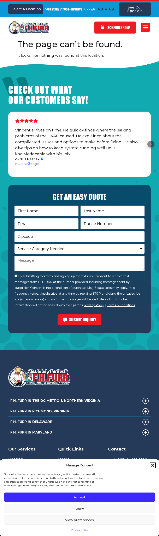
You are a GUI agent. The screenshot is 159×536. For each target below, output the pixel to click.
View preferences (79, 520)
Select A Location (26, 9)
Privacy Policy (79, 529)
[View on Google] (33, 163)
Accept (79, 497)
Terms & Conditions (121, 305)
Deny (79, 509)
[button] (153, 465)
